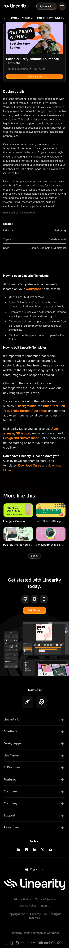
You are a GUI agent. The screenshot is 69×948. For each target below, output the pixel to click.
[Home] (15, 6)
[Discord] (18, 850)
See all (34, 555)
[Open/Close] (62, 6)
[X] (42, 850)
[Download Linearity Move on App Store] (41, 702)
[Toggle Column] (62, 720)
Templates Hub (14, 17)
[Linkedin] (34, 850)
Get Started (34, 610)
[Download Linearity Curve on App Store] (27, 702)
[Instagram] (26, 850)
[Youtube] (50, 850)
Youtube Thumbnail (28, 17)
